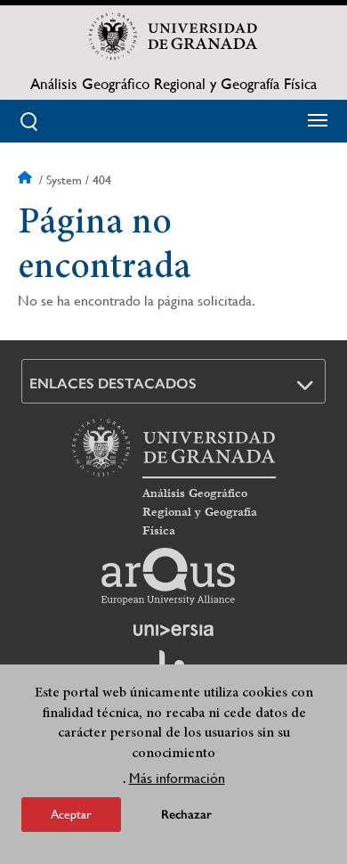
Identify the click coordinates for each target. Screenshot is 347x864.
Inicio (27, 180)
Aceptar (71, 814)
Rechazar (186, 814)
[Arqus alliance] (168, 576)
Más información (177, 778)
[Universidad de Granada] (173, 36)
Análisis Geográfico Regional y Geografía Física (173, 84)
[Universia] (173, 629)
